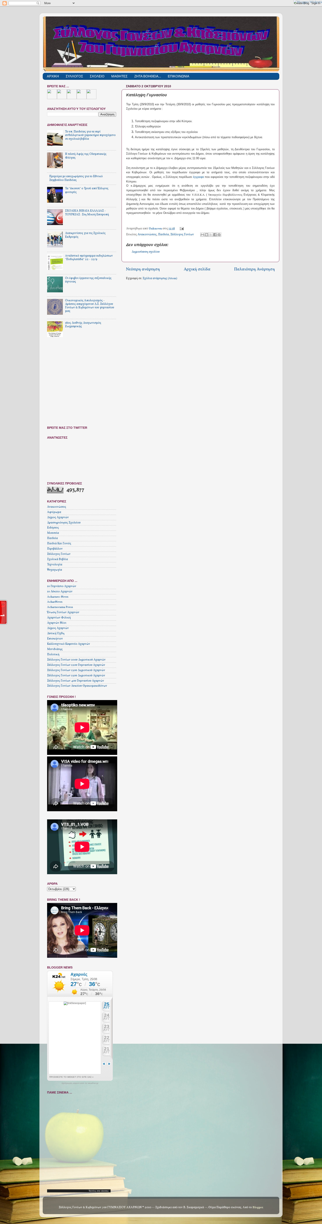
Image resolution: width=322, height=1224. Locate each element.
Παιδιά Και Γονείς (59, 543)
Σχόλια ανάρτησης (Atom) (160, 278)
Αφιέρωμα (54, 512)
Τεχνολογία (54, 565)
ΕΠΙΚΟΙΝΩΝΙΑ (178, 76)
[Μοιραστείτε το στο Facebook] (215, 234)
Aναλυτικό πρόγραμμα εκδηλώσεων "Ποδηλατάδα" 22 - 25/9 (89, 257)
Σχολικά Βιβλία (57, 559)
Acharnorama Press (60, 607)
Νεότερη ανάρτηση (143, 269)
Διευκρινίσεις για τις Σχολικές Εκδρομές (85, 235)
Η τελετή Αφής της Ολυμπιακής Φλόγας (85, 156)
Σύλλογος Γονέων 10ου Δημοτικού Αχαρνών (76, 660)
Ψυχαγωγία (54, 570)
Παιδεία (163, 234)
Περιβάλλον (55, 549)
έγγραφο (198, 177)
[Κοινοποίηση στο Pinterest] (219, 234)
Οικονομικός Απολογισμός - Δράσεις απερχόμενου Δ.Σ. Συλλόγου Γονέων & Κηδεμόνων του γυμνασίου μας (89, 305)
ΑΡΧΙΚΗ (53, 76)
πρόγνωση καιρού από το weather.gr (80, 1083)
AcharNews (54, 602)
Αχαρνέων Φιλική (59, 618)
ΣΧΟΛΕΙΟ (97, 76)
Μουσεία (53, 533)
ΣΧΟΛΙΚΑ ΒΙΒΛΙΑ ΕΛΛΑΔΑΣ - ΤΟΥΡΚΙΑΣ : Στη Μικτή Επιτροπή (87, 212)
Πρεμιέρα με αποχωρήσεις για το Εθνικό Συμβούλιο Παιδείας (76, 178)
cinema (104, 1190)
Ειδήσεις (53, 528)
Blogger (258, 1207)
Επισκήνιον (55, 639)
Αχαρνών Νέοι (56, 623)
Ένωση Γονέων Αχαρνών (63, 612)
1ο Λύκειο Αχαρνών (60, 592)
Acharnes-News (57, 597)
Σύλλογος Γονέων (182, 234)
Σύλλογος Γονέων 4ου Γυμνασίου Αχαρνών (75, 681)
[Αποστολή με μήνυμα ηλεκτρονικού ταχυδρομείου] (202, 234)
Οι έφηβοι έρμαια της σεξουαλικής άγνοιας (88, 280)
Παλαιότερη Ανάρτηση (254, 269)
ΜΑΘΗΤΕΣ (119, 76)
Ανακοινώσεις (147, 234)
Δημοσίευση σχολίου (146, 252)
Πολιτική (53, 654)
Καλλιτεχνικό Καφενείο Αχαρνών (68, 644)
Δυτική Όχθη (55, 633)
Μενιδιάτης (55, 649)
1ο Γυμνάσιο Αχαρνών (61, 586)
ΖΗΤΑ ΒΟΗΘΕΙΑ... (147, 76)
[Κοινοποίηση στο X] (211, 234)
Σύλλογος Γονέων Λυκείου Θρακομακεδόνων (77, 686)
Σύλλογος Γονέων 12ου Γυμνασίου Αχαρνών (76, 665)
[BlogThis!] (206, 234)
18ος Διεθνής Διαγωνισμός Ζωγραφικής (83, 325)
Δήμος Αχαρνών (58, 517)
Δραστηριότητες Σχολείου (64, 523)
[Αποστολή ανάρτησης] (181, 229)
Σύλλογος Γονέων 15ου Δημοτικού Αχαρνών (76, 670)
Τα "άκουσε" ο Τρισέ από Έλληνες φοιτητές (86, 190)
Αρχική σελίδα (197, 269)
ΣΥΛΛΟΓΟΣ (74, 76)
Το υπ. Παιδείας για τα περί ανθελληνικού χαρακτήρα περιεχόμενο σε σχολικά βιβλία (90, 135)
